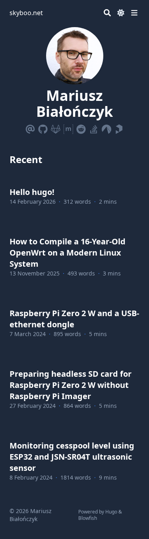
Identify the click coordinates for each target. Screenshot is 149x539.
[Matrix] (68, 127)
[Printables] (119, 127)
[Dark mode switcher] (120, 12)
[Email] (30, 127)
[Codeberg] (106, 127)
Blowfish (87, 518)
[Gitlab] (55, 127)
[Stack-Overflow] (93, 127)
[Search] (107, 12)
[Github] (43, 127)
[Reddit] (81, 127)
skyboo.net (26, 12)
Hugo (111, 511)
